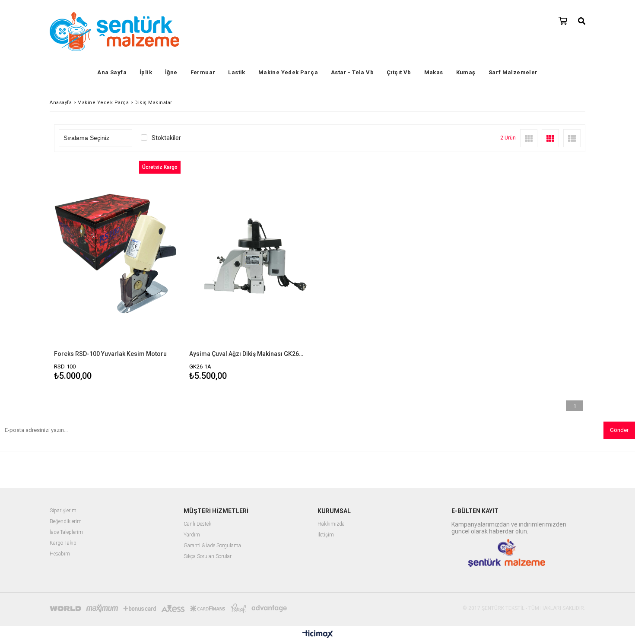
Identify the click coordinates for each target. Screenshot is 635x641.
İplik (146, 72)
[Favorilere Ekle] (117, 271)
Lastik (236, 72)
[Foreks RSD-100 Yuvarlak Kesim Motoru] (117, 255)
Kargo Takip (63, 543)
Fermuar (203, 72)
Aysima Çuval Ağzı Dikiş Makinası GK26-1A (247, 353)
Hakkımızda (331, 524)
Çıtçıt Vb (399, 72)
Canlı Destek (197, 524)
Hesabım (60, 554)
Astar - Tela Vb (352, 72)
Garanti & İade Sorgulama (212, 546)
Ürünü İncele (147, 271)
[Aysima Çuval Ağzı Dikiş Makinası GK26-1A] (252, 255)
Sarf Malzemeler (513, 72)
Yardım (192, 535)
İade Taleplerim (66, 532)
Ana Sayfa (112, 72)
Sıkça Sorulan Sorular (208, 556)
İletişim (326, 535)
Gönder (619, 430)
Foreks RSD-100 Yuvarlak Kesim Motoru (110, 353)
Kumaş (466, 72)
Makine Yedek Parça (288, 72)
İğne (171, 72)
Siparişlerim (63, 511)
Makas (433, 72)
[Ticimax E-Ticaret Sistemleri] (317, 634)
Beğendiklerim (66, 521)
